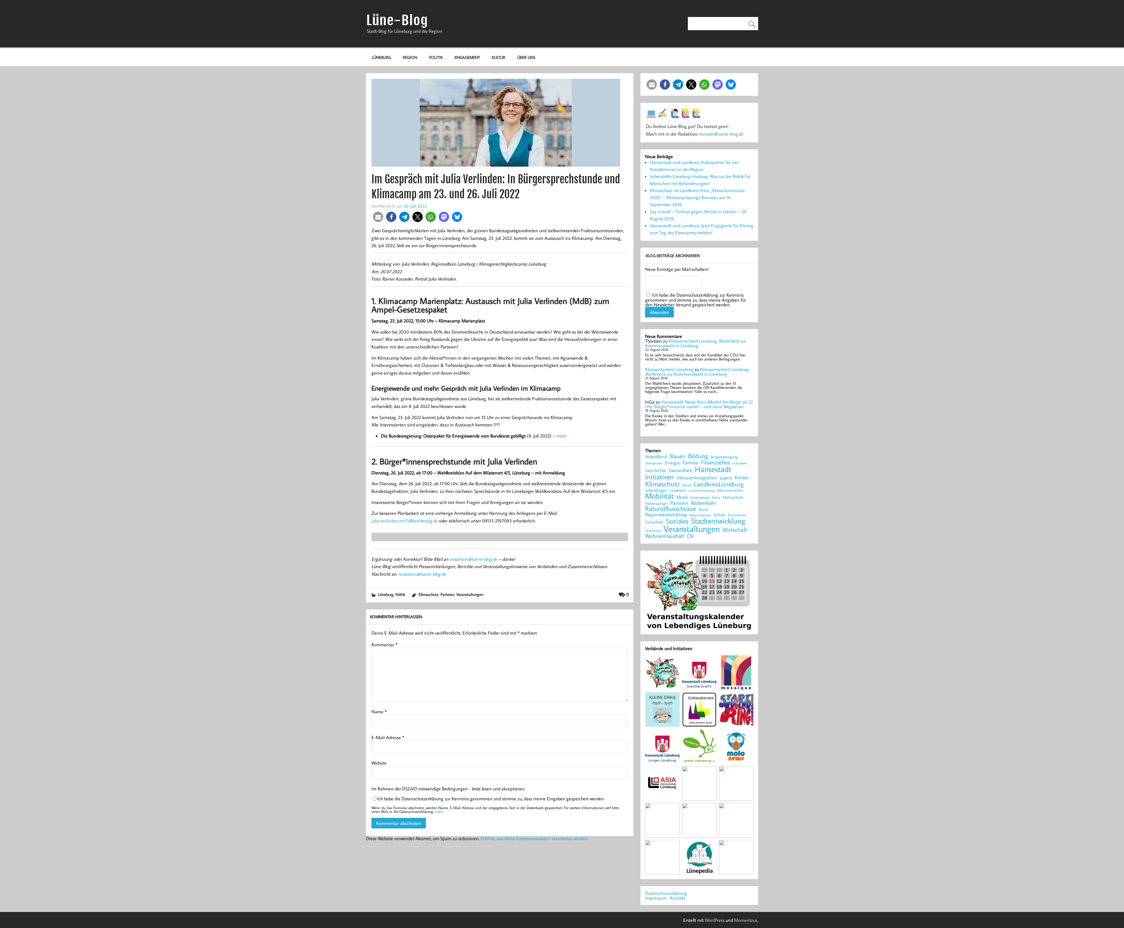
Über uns (526, 57)
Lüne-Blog (397, 20)
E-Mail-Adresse (387, 737)
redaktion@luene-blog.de (473, 559)
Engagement (467, 57)
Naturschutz (733, 497)
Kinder (742, 477)
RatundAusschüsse (670, 508)
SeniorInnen (737, 515)
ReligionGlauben (700, 515)
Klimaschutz (428, 594)
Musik (682, 497)
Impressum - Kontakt (665, 898)
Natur (716, 497)
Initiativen (659, 476)
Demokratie (653, 463)
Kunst (687, 485)
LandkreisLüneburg (718, 484)
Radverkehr (703, 502)
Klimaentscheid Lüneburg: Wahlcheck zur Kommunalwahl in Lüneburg (695, 343)
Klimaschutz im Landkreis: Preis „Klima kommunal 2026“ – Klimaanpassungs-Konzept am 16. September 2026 (697, 197)
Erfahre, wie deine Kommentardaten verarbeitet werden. (534, 838)
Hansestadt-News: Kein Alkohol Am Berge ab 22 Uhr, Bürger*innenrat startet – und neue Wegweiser (699, 404)
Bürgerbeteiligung (724, 457)
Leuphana (678, 490)
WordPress (714, 920)
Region (410, 57)
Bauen (678, 456)
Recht (703, 510)
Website (379, 762)
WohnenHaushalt (664, 536)
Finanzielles (715, 462)
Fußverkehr (740, 463)
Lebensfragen (656, 490)
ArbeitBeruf (656, 456)
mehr (561, 436)
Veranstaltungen (469, 594)
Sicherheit (654, 522)
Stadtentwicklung (718, 521)
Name (379, 711)
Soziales (677, 520)
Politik (436, 57)
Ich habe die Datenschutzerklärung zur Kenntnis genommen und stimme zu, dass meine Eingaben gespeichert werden (490, 798)
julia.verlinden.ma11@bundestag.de (404, 521)
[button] (378, 217)
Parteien (447, 594)
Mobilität (659, 496)
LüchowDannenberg (701, 490)
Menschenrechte (730, 490)
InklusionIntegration (696, 477)
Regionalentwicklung (666, 514)
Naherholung (699, 497)
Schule (719, 514)
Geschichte (655, 470)
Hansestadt (713, 469)
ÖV (690, 536)
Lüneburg (381, 57)
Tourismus (653, 530)
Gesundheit (680, 470)
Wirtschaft (734, 529)
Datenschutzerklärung (666, 893)
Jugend (726, 478)
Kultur (498, 57)
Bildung (698, 456)
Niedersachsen (656, 503)
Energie (672, 462)
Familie (690, 462)
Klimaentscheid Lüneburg (669, 369)
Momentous (745, 920)
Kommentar (384, 644)
